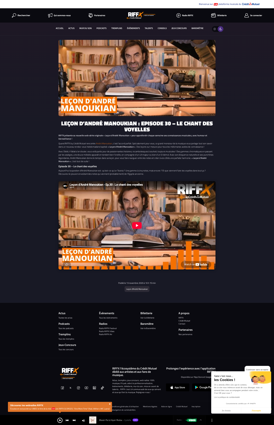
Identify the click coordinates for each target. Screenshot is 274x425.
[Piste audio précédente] (67, 420)
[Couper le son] (83, 420)
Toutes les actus (65, 317)
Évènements (133, 28)
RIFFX (181, 317)
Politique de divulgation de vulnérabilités (118, 410)
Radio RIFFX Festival (108, 328)
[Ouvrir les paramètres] (211, 420)
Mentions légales (150, 406)
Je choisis (226, 410)
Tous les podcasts (66, 328)
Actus (71, 28)
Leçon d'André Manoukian (137, 288)
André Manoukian (104, 143)
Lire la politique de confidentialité (227, 397)
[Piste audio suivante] (74, 420)
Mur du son (85, 28)
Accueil (60, 28)
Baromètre (197, 28)
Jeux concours (179, 28)
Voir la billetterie (147, 317)
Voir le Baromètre (148, 328)
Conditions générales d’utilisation (125, 406)
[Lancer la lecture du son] (60, 420)
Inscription (196, 406)
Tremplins (116, 28)
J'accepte (256, 410)
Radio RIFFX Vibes (106, 331)
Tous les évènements (108, 317)
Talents (149, 28)
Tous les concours (66, 349)
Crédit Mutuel (184, 320)
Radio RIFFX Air (105, 334)
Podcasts (101, 28)
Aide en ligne (166, 406)
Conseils (162, 28)
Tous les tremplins (66, 338)
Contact (182, 323)
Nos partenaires (185, 334)
